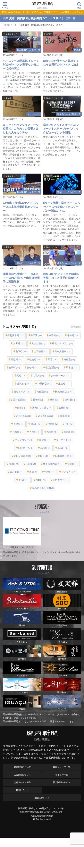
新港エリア (22, 391)
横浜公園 (52, 367)
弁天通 (36, 335)
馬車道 (71, 367)
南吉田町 (16, 472)
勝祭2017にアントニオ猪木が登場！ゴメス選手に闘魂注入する (61, 277)
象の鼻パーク (60, 375)
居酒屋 (77, 50)
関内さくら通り (42, 407)
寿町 (33, 472)
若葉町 (64, 407)
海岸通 (69, 359)
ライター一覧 (61, 774)
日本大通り (63, 351)
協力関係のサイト (61, 782)
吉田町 (49, 34)
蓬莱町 (69, 431)
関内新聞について (22, 767)
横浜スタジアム (12, 34)
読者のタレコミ (42, 797)
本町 (69, 423)
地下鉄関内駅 (51, 464)
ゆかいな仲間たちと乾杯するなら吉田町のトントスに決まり (61, 64)
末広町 (62, 447)
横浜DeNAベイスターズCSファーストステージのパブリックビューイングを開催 (61, 128)
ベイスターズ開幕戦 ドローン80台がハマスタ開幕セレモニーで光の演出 (21, 64)
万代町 (34, 431)
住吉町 (35, 359)
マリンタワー (23, 439)
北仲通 (70, 399)
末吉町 (23, 480)
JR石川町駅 (45, 415)
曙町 (54, 399)
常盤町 (16, 359)
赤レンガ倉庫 (22, 455)
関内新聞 (48, 815)
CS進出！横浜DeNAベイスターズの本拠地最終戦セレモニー (21, 206)
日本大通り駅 (63, 455)
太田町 (18, 343)
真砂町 (32, 367)
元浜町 (72, 464)
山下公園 (40, 351)
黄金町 (18, 423)
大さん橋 (38, 343)
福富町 (53, 423)
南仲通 (9, 98)
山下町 (21, 351)
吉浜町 (31, 464)
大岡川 (38, 375)
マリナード (63, 439)
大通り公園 (18, 399)
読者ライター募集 (22, 782)
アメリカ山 (68, 472)
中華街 (54, 335)
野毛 (52, 359)
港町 (21, 407)
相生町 (73, 335)
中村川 (49, 472)
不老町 (49, 176)
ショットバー (33, 114)
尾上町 (64, 383)
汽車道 (51, 431)
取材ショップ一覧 (61, 767)
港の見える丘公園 (43, 488)
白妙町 (41, 480)
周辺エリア (60, 480)
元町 (21, 375)
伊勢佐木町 (15, 335)
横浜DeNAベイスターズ (28, 50)
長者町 (38, 399)
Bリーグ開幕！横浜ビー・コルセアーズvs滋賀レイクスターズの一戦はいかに (61, 206)
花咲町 (45, 447)
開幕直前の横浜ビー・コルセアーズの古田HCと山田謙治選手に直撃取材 (21, 277)
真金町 (44, 439)
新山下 (43, 455)
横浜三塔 (23, 383)
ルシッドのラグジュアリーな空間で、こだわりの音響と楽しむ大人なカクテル (20, 128)
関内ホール (25, 447)
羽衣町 (35, 423)
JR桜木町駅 (23, 415)
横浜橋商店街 (63, 391)
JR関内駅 (44, 383)
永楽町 (14, 464)
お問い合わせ (22, 790)
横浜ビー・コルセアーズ (68, 192)
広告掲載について (22, 774)
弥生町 (65, 415)
